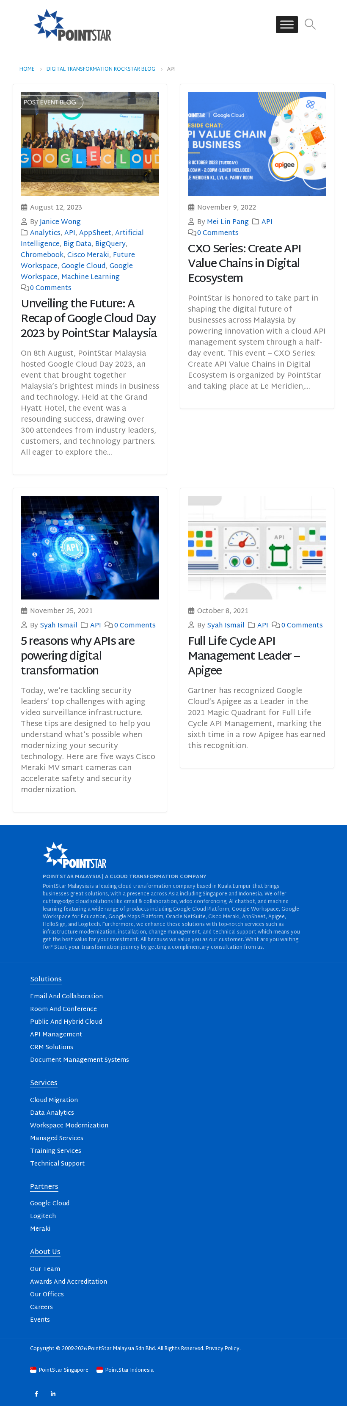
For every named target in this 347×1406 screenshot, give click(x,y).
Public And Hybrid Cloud (66, 1022)
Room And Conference (63, 1009)
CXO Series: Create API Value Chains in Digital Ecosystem (244, 264)
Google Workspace (255, 909)
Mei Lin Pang (228, 222)
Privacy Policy (223, 1349)
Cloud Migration (54, 1100)
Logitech (89, 924)
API (69, 233)
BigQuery (110, 244)
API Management (56, 1035)
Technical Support (57, 1164)
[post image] (90, 144)
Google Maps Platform (135, 917)
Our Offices (47, 1295)
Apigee (276, 917)
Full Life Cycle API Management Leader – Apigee (243, 657)
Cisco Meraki (88, 255)
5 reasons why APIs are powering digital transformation (77, 657)
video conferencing (202, 901)
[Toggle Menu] (287, 25)
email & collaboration (150, 901)
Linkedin (53, 1394)
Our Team (45, 1269)
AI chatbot (242, 901)
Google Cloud (83, 266)
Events (40, 1320)
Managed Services (56, 1138)
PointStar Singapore (64, 1370)
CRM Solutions (51, 1047)
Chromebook (42, 255)
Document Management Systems (79, 1060)
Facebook (36, 1394)
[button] (310, 25)
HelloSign (54, 924)
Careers (41, 1307)
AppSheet (95, 233)
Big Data (77, 244)
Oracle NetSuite (186, 917)
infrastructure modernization (79, 932)
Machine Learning (90, 277)
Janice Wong (60, 222)
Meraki (40, 1229)
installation (132, 932)
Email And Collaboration (66, 997)
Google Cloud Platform (201, 909)
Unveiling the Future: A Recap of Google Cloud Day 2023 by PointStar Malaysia (89, 319)
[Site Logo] (72, 24)
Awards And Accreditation (68, 1282)
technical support (234, 932)
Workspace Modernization (69, 1126)
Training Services (55, 1151)
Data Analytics (52, 1113)
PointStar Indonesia (129, 1370)
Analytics (45, 233)
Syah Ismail (58, 625)
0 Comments (51, 288)
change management (174, 932)
